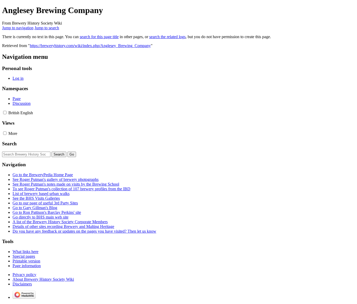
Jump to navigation (17, 28)
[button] (5, 112)
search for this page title (99, 37)
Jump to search (46, 28)
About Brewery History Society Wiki (43, 279)
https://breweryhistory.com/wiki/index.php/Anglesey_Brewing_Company (90, 45)
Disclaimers (22, 284)
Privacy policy (24, 274)
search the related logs (167, 37)
